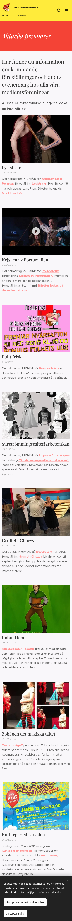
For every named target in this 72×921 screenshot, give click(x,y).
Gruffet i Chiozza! (30, 556)
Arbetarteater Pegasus (18, 649)
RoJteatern (44, 552)
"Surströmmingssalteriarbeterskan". (43, 460)
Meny (66, 10)
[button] (59, 10)
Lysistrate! (40, 183)
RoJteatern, (49, 855)
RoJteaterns (50, 271)
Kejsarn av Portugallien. (36, 276)
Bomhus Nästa (49, 368)
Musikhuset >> (12, 193)
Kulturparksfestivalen (17, 851)
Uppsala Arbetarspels (54, 455)
